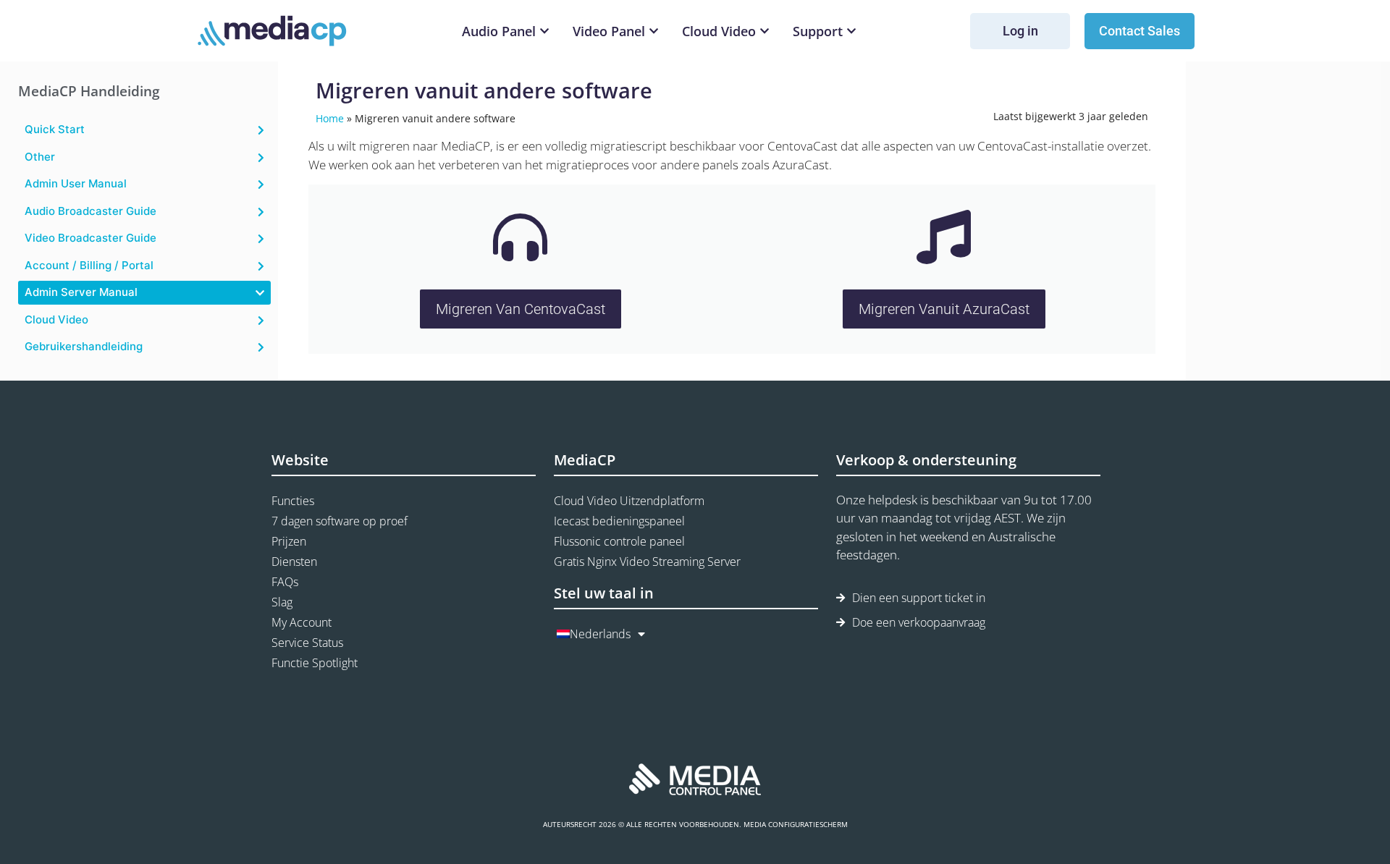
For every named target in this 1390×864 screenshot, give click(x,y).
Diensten (294, 561)
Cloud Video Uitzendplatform (629, 501)
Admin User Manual (76, 183)
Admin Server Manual (81, 292)
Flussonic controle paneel (619, 541)
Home (330, 118)
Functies (292, 501)
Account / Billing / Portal (89, 265)
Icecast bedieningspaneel (619, 521)
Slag (281, 602)
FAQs (284, 582)
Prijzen (288, 541)
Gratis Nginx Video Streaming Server (647, 561)
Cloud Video (56, 319)
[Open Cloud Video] (764, 31)
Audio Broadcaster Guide (90, 211)
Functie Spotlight (314, 663)
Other (40, 157)
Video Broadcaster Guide (90, 238)
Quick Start (55, 129)
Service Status (307, 643)
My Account (301, 622)
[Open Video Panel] (654, 31)
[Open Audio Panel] (544, 31)
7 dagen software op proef (339, 521)
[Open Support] (851, 31)
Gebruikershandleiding (84, 346)
